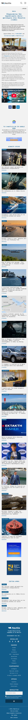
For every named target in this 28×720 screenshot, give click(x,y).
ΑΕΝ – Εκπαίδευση (14, 654)
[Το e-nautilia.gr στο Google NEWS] (14, 122)
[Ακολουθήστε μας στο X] (15, 641)
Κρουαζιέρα (14, 656)
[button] (10, 107)
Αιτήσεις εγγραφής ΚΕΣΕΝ (14, 675)
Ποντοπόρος (14, 658)
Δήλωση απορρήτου (11, 713)
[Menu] (25, 3)
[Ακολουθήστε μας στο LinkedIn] (18, 641)
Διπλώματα (14, 668)
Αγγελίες (14, 681)
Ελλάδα (14, 647)
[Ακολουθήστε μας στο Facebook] (12, 641)
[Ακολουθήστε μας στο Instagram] (9, 641)
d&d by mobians (14, 717)
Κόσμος (14, 650)
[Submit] (14, 701)
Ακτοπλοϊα (14, 652)
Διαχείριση (18, 713)
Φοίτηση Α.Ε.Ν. (14, 673)
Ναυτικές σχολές (14, 671)
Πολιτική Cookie (14, 711)
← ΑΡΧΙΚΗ (23, 8)
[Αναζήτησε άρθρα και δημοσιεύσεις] (21, 3)
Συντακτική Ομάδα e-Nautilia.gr (14, 35)
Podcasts (14, 663)
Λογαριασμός (14, 686)
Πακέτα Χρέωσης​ (14, 684)
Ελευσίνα (7, 56)
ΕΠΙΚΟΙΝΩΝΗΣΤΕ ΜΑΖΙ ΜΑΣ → (14, 635)
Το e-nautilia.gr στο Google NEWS (14, 127)
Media (14, 11)
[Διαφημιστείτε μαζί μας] (14, 139)
